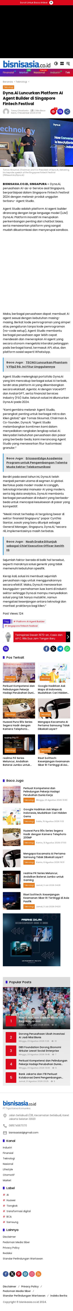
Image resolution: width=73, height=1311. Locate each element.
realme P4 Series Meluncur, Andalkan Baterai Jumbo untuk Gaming (16, 761)
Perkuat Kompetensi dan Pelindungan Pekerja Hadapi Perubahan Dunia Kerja (19, 689)
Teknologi (8, 87)
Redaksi (7, 1253)
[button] (56, 63)
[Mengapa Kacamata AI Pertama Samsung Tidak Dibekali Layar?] (54, 708)
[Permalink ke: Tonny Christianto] (7, 111)
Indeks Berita (58, 1295)
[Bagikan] (67, 112)
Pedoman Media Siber (16, 1242)
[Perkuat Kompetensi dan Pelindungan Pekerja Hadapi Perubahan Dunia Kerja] (19, 672)
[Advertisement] (36, 272)
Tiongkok (12, 1205)
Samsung (12, 1222)
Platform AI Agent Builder (30, 621)
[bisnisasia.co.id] (26, 63)
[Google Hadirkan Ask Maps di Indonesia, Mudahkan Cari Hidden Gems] (54, 672)
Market (7, 1180)
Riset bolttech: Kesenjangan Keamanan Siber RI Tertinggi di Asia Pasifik (54, 761)
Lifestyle (8, 1169)
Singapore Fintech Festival (23, 626)
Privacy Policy (11, 1247)
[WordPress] (25, 1274)
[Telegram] (60, 649)
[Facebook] (46, 649)
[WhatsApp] (67, 649)
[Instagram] (32, 1274)
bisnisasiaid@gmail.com (23, 1132)
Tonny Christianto (20, 110)
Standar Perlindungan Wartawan (23, 1258)
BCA (9, 1216)
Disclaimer (9, 1237)
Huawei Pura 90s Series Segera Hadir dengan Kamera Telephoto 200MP (17, 725)
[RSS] (38, 1274)
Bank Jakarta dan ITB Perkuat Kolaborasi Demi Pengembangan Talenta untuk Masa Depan (40, 1075)
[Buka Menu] (62, 63)
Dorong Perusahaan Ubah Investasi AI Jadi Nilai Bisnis (42, 1035)
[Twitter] (53, 649)
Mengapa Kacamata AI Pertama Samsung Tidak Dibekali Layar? (54, 725)
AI (8, 1195)
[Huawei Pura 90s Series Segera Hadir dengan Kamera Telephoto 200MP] (19, 708)
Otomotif (9, 1175)
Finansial (8, 1153)
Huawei (11, 1200)
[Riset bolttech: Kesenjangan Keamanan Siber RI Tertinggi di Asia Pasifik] (54, 744)
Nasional (8, 1164)
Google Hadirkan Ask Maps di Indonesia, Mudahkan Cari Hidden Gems (52, 689)
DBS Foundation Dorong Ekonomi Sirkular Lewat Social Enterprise (40, 1049)
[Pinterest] (19, 1274)
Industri (7, 1147)
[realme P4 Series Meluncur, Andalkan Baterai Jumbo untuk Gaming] (19, 744)
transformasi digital (19, 1211)
